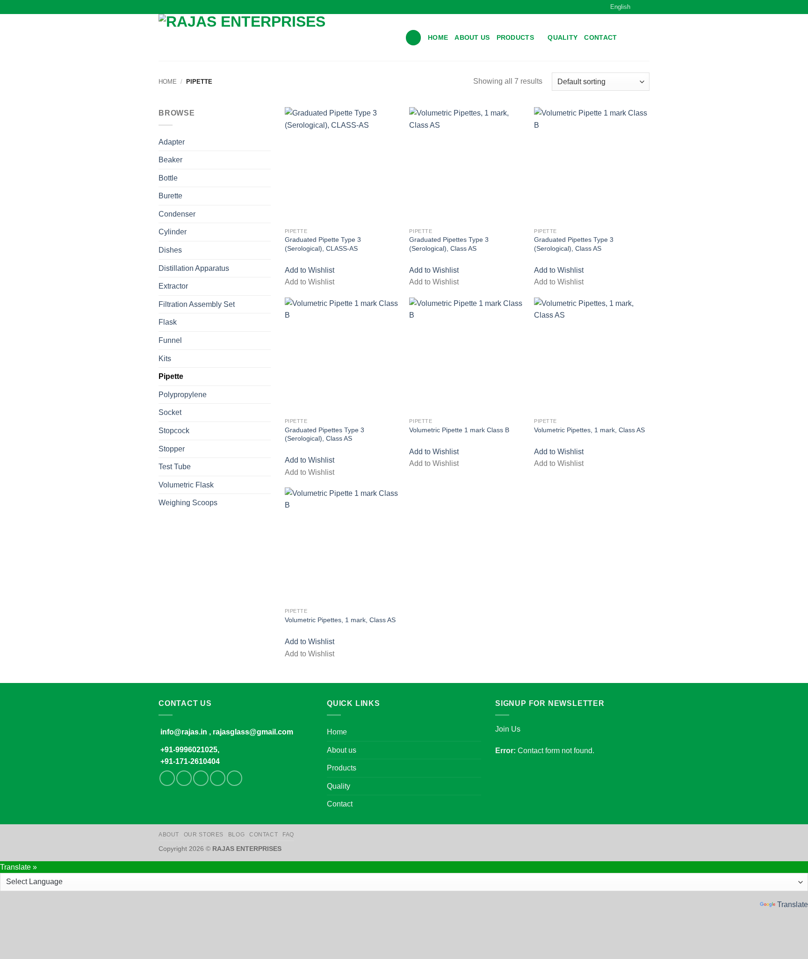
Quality (562, 37)
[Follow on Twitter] (201, 778)
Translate (792, 904)
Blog (236, 834)
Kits (165, 359)
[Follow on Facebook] (167, 778)
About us (472, 37)
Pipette (171, 376)
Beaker (170, 160)
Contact (600, 37)
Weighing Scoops (188, 503)
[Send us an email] (217, 778)
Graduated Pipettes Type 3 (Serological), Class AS (449, 244)
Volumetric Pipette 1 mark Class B (459, 430)
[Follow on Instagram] (184, 778)
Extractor (173, 286)
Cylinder (173, 232)
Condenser (177, 214)
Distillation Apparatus (194, 268)
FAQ (288, 834)
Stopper (172, 449)
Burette (170, 196)
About (169, 834)
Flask (168, 322)
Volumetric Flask (186, 485)
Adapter (172, 142)
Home (438, 37)
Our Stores (204, 834)
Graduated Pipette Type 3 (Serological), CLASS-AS (323, 244)
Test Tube (175, 467)
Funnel (170, 340)
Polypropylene (183, 395)
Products (515, 37)
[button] (413, 37)
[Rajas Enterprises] (275, 37)
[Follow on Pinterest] (234, 778)
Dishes (170, 250)
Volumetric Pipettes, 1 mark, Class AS (589, 430)
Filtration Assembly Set (197, 304)
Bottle (168, 178)
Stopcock (174, 431)
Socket (170, 412)
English (620, 6)
